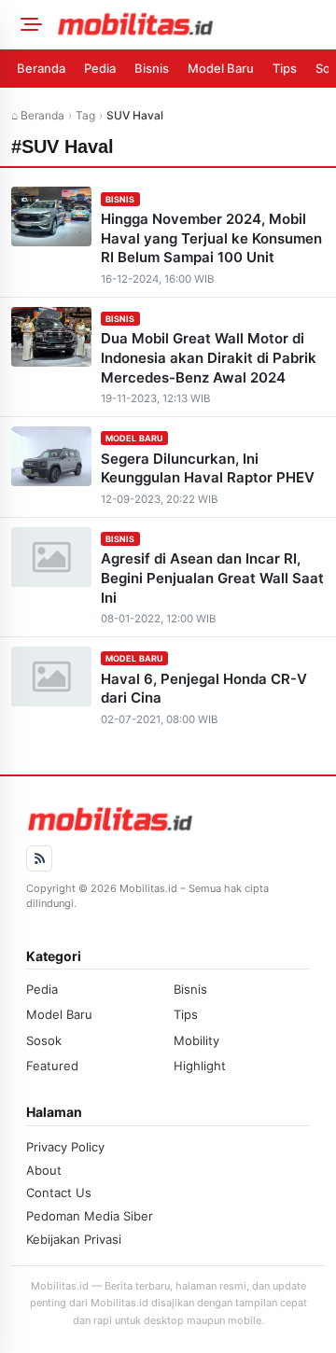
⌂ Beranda (37, 115)
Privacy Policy (65, 1146)
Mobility (196, 1040)
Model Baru (221, 68)
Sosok (44, 1040)
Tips (285, 68)
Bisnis (151, 68)
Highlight (200, 1065)
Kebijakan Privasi (73, 1239)
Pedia (100, 68)
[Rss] (39, 858)
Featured (52, 1065)
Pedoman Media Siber (89, 1215)
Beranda (41, 68)
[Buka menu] (28, 24)
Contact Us (58, 1192)
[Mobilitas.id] (190, 24)
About (44, 1170)
